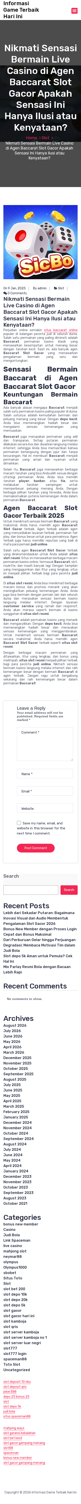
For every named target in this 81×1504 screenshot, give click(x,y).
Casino (9, 1229)
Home (31, 137)
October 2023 (15, 1187)
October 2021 (15, 1203)
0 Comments (17, 293)
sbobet (9, 1273)
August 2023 (14, 1198)
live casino (12, 1246)
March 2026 (13, 1052)
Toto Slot (11, 1364)
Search (11, 876)
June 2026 (12, 1036)
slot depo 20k (15, 1300)
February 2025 (16, 1112)
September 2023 (18, 1193)
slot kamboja (14, 1321)
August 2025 (14, 1079)
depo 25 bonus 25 (16, 1397)
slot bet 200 (14, 1289)
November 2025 (17, 1063)
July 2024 (12, 1149)
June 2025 (12, 1090)
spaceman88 (15, 1359)
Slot (45, 137)
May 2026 (11, 1042)
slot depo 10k (15, 1294)
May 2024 (11, 1160)
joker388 (9, 1392)
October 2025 (15, 1069)
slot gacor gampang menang (24, 1443)
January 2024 (15, 1171)
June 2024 (12, 1155)
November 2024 (17, 1128)
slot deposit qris (15, 1387)
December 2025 (17, 1058)
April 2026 (12, 1047)
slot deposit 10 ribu (17, 1382)
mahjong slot (15, 1251)
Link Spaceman (16, 1240)
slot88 (8, 1448)
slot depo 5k (14, 1305)
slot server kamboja (21, 1332)
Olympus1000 (15, 1267)
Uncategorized (16, 1370)
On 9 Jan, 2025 (14, 288)
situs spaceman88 (17, 1416)
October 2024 (15, 1133)
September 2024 (18, 1139)
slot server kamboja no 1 (25, 1337)
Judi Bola (11, 1235)
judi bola (9, 1411)
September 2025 (18, 1074)
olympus (10, 1262)
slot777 (10, 1348)
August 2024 (15, 1144)
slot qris (10, 1327)
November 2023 (17, 1182)
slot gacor (12, 1310)
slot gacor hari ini (18, 1316)
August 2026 (15, 1025)
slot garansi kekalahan (19, 1433)
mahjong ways (13, 1428)
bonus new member (20, 1224)
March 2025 (13, 1106)
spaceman (11, 1453)
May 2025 (11, 1095)
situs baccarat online (61, 330)
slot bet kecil (12, 1438)
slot (6, 1402)
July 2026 (12, 1031)
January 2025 (15, 1117)
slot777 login (15, 1354)
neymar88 (12, 1256)
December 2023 (17, 1176)
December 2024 (17, 1122)
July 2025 (12, 1085)
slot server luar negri (22, 1343)
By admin (40, 288)
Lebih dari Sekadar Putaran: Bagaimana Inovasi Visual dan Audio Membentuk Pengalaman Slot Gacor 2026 (38, 918)
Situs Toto (12, 1278)
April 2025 (12, 1101)
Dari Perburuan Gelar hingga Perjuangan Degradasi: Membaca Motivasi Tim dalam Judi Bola (39, 945)
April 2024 (12, 1166)
